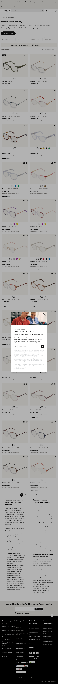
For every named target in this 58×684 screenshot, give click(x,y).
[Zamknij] (44, 314)
